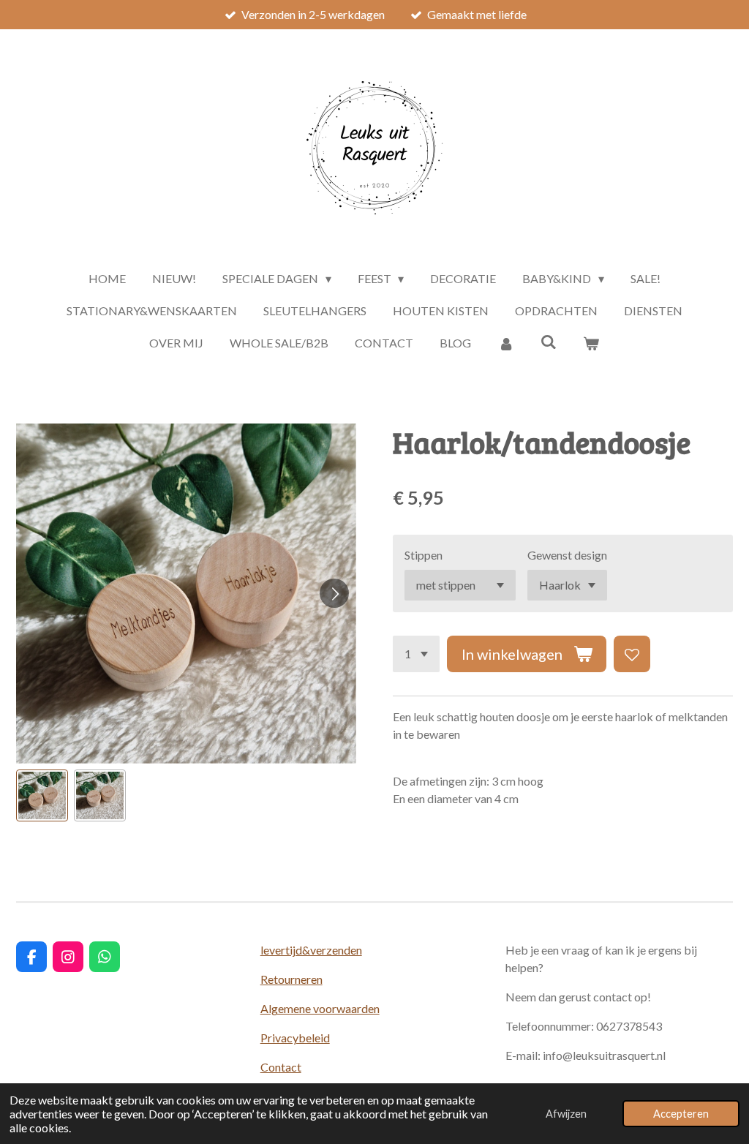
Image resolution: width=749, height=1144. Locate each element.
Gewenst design (567, 555)
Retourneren (291, 979)
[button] (42, 795)
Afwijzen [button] (566, 1113)
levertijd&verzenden (311, 950)
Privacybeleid (295, 1038)
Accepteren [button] (681, 1113)
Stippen (423, 555)
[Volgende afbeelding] (334, 593)
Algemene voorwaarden (320, 1008)
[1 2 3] (416, 654)
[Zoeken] (548, 341)
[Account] (505, 343)
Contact (280, 1067)
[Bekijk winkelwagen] (591, 343)
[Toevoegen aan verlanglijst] (632, 654)
